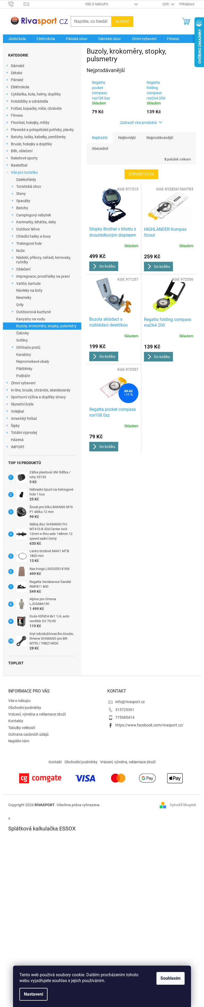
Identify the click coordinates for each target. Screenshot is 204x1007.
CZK (166, 4)
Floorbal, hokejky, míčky (30, 122)
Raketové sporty (24, 158)
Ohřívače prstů (28, 347)
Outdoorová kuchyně (33, 312)
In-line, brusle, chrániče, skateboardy (40, 390)
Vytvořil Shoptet (183, 805)
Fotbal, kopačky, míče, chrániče (36, 108)
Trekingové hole (29, 243)
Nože (20, 251)
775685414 (124, 717)
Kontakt (55, 762)
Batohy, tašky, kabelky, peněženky (38, 137)
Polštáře (23, 376)
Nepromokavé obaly (32, 361)
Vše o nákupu (96, 4)
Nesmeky (23, 297)
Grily (20, 305)
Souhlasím (170, 978)
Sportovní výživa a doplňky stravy (38, 397)
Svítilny (22, 340)
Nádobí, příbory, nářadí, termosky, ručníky (43, 259)
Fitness (17, 115)
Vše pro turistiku (24, 172)
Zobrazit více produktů (138, 122)
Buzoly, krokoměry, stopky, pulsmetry (46, 326)
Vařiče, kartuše (28, 283)
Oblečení (23, 269)
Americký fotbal (24, 418)
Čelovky (22, 333)
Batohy (22, 208)
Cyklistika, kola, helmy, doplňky (36, 94)
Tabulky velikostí (21, 728)
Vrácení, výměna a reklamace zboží (37, 714)
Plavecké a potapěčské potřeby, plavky (42, 130)
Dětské (16, 73)
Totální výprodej (24, 432)
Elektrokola (20, 87)
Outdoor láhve (28, 229)
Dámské (17, 66)
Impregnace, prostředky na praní (43, 276)
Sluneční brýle (22, 404)
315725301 (124, 710)
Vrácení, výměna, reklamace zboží (127, 762)
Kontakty (15, 721)
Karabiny (23, 354)
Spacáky (23, 201)
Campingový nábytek (33, 215)
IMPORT (17, 447)
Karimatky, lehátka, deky (36, 222)
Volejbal (17, 411)
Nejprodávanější (159, 138)
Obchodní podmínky (24, 707)
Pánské (17, 80)
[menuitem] (17, 38)
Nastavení (33, 994)
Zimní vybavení (23, 383)
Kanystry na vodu (30, 319)
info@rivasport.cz (130, 702)
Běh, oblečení (21, 151)
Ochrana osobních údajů (28, 734)
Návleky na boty (29, 290)
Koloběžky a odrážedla (29, 101)
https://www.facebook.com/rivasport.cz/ (149, 725)
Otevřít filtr (141, 174)
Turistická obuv (28, 186)
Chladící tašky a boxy (33, 236)
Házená (17, 440)
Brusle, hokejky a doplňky (31, 144)
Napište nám (18, 741)
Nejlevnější (126, 138)
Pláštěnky (24, 369)
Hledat (122, 21)
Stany (21, 193)
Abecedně (100, 148)
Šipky (15, 426)
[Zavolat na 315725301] (16, 4)
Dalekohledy (26, 179)
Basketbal (19, 165)
